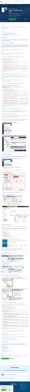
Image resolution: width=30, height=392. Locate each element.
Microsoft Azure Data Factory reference (17, 49)
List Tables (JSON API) (4, 345)
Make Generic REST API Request (5, 350)
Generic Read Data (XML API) (5, 347)
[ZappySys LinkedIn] (13, 384)
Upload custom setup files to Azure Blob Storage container (18, 76)
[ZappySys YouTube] (15, 384)
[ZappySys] (2, 2)
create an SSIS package (6, 39)
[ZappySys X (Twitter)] (12, 384)
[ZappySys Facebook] (11, 384)
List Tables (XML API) (4, 346)
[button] (29, 2)
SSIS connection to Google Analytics (23, 387)
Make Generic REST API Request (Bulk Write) (6, 351)
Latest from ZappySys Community (24, 382)
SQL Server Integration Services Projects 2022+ (7, 34)
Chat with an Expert (12, 358)
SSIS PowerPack (4, 35)
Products (2, 384)
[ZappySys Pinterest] (14, 384)
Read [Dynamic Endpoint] (4, 348)
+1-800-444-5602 (3, 5)
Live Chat (7, 5)
